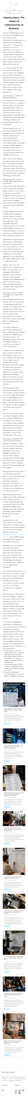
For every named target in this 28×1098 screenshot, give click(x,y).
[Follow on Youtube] (19, 1093)
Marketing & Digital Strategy (10, 713)
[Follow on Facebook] (16, 1090)
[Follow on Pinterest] (16, 1093)
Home (2, 1090)
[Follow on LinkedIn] (19, 1090)
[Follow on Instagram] (23, 1090)
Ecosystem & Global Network (10, 797)
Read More (6, 724)
